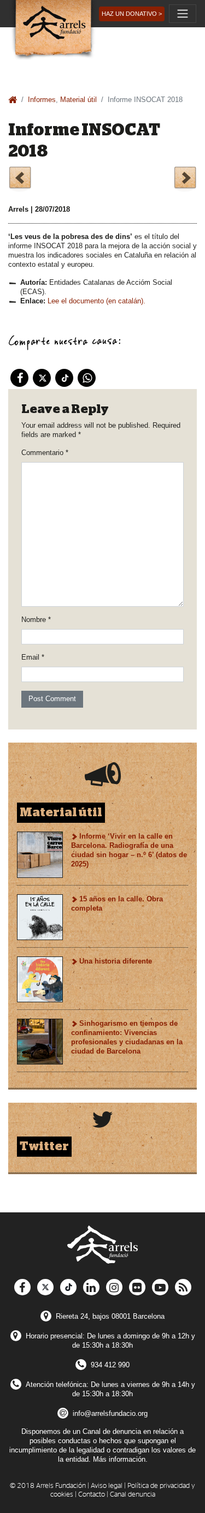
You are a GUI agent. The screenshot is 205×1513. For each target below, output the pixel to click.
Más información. (120, 1459)
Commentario (44, 452)
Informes (42, 99)
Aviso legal (106, 1486)
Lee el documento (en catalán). (96, 301)
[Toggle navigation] (182, 13)
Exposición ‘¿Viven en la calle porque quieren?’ (185, 179)
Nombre (36, 619)
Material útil (78, 99)
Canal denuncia (132, 1494)
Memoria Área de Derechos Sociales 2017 (20, 179)
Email (32, 657)
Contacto (91, 1494)
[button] (132, 14)
